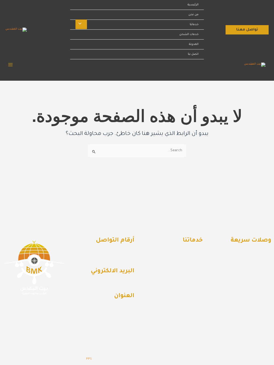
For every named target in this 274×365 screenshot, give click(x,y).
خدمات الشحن (189, 34)
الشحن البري (188, 266)
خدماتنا (194, 24)
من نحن (193, 14)
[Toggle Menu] (81, 24)
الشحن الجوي (187, 277)
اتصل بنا (193, 54)
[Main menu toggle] (10, 65)
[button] (247, 29)
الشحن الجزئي (187, 288)
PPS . (88, 359)
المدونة (194, 44)
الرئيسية (193, 4)
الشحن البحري (187, 256)
